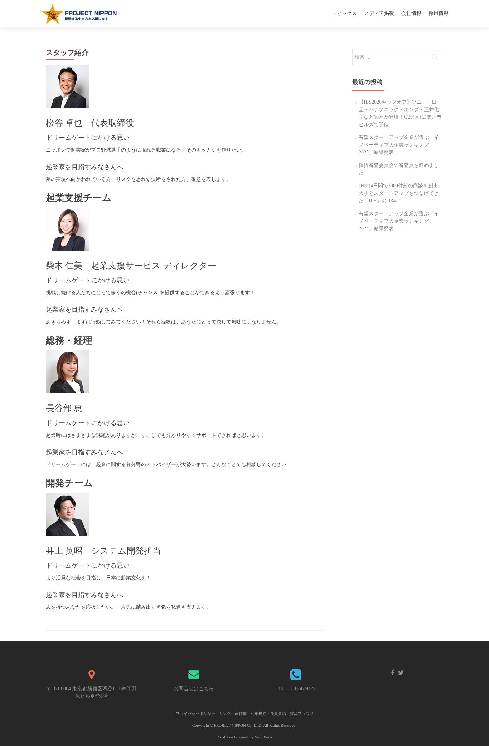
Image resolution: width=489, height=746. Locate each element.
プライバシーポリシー (195, 713)
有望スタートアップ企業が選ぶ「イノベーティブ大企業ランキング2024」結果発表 (399, 221)
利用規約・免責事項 (268, 713)
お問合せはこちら (194, 688)
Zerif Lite (225, 737)
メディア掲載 (379, 13)
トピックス (344, 13)
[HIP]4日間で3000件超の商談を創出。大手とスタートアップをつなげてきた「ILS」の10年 (401, 193)
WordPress (263, 737)
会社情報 (411, 13)
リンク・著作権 (233, 713)
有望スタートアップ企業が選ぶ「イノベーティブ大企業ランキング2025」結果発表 (399, 145)
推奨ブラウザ (302, 713)
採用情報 (439, 13)
